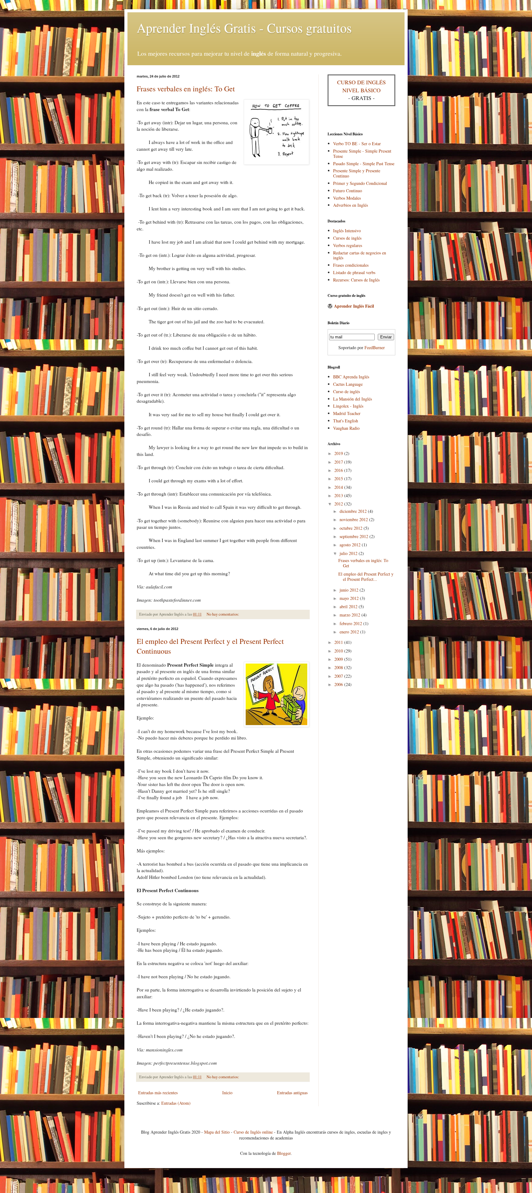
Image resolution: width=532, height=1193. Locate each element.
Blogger (284, 1153)
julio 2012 (349, 553)
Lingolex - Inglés (348, 406)
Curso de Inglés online (253, 1132)
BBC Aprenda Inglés (351, 377)
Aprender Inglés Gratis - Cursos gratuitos (244, 27)
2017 (339, 462)
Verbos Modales (347, 198)
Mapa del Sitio (217, 1132)
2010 (339, 651)
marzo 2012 (350, 615)
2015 (339, 478)
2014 (339, 487)
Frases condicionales (351, 265)
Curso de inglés (346, 391)
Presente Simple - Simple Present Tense (362, 153)
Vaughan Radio (346, 428)
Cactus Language (348, 384)
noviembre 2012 (354, 519)
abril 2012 (349, 606)
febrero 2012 (351, 623)
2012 (339, 504)
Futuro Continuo (347, 191)
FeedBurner (375, 347)
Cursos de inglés (347, 238)
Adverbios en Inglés (350, 205)
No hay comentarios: (223, 614)
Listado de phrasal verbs (354, 272)
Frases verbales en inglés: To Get (186, 89)
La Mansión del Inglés (352, 399)
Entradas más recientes (158, 1092)
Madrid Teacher (347, 413)
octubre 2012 (352, 528)
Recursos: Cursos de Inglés (356, 280)
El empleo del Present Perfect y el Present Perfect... (365, 576)
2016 (339, 470)
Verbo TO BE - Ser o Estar (357, 143)
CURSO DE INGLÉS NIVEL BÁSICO (361, 86)
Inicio (227, 1092)
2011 (339, 642)
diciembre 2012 (354, 511)
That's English (345, 421)
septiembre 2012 (354, 536)
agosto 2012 (351, 545)
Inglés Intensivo (347, 230)
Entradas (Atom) (176, 1103)
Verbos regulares (347, 245)
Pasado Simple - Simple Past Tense (363, 163)
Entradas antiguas (292, 1092)
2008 (339, 667)
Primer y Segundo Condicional (360, 183)
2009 (339, 659)
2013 (339, 495)
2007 (339, 676)
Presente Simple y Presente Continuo (356, 173)
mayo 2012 (350, 598)
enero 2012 (350, 632)
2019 (339, 453)
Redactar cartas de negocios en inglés (359, 255)
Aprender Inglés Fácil (354, 306)
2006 (339, 684)
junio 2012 (350, 590)
